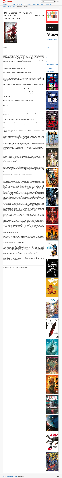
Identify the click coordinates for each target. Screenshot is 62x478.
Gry (24, 4)
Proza (14, 6)
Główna (4, 6)
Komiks (14, 4)
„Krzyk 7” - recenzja (50, 71)
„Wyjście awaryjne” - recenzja (51, 61)
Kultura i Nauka (49, 4)
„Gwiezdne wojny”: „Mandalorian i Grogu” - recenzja (50, 46)
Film (10, 4)
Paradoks (42, 4)
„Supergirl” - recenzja (50, 42)
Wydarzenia (19, 4)
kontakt (16, 476)
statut (8, 476)
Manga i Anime (36, 4)
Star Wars (29, 4)
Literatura (5, 4)
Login (58, 1)
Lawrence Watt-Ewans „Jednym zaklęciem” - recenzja (52, 65)
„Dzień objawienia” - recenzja (51, 39)
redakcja (4, 476)
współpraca (11, 476)
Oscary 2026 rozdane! (50, 68)
